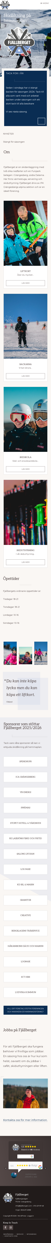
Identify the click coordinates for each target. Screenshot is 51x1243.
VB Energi (25, 792)
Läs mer (30, 283)
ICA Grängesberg (25, 777)
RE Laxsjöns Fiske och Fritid (25, 838)
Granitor (25, 900)
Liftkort (25, 271)
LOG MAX (25, 869)
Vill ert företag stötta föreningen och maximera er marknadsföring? (25, 1010)
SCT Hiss (25, 977)
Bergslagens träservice (26, 931)
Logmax (25, 961)
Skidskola (25, 457)
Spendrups (25, 761)
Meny (46, 3)
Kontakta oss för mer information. (25, 1120)
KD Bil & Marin (25, 884)
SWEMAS (25, 807)
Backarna (25, 364)
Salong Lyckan (25, 854)
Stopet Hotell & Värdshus (25, 823)
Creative (25, 915)
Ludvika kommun (25, 992)
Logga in (30, 1216)
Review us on (24, 1156)
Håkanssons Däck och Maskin (25, 946)
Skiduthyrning (25, 550)
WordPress (22, 1216)
